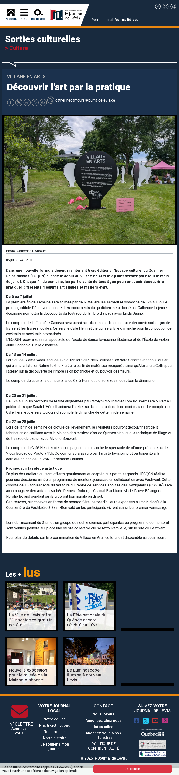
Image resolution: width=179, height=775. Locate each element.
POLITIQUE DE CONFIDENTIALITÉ (103, 746)
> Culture (16, 48)
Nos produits (55, 731)
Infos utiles (103, 727)
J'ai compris (133, 769)
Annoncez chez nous (104, 720)
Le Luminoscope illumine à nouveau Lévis (84, 675)
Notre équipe (54, 719)
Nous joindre (103, 714)
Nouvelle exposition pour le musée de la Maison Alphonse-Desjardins (28, 677)
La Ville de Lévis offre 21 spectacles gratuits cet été (30, 619)
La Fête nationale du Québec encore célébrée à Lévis (86, 619)
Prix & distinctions (54, 725)
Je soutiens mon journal (54, 746)
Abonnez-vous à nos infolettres (103, 735)
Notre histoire (54, 738)
